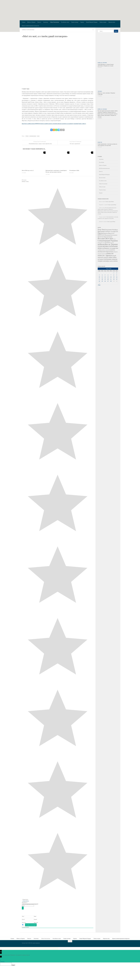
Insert (13, 965)
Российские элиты (65, 22)
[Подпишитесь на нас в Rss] (117, 943)
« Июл (99, 285)
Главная (23, 22)
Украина (82, 22)
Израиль (105, 233)
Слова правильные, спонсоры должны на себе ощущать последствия (107, 144)
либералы (115, 251)
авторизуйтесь (25, 901)
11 (102, 277)
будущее (112, 242)
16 (116, 277)
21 (110, 279)
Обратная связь (111, 22)
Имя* (35, 916)
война (100, 244)
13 (107, 277)
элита (38, 136)
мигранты (100, 253)
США (111, 238)
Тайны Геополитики (54, 22)
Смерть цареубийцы (109, 201)
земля (107, 250)
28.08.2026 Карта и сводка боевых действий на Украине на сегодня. (106, 65)
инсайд (100, 251)
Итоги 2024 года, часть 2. (28, 170)
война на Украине (110, 244)
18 (102, 279)
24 (99, 281)
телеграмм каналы (33, 136)
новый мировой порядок (107, 256)
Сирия (114, 238)
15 (113, 277)
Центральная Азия (101, 242)
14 (110, 277)
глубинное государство (110, 248)
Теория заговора (74, 22)
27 (107, 281)
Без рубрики (101, 162)
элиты (115, 261)
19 (105, 279)
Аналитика (45, 22)
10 (99, 277)
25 (102, 281)
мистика (104, 253)
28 (110, 281)
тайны (110, 257)
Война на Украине (31, 22)
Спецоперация (104, 240)
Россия (27, 136)
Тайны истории (102, 22)
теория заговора (103, 261)
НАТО (100, 235)
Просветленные (102, 177)
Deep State (101, 229)
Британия (101, 231)
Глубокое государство (111, 231)
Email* (35, 919)
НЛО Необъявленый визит (104, 168)
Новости (39, 22)
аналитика (107, 242)
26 (105, 281)
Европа (100, 233)
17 (99, 279)
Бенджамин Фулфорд (111, 229)
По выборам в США (74, 170)
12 (105, 277)
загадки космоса (101, 250)
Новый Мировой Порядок (91, 22)
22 (113, 279)
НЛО (103, 235)
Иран (109, 233)
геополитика (103, 246)
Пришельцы (101, 237)
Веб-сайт (36, 922)
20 (107, 279)
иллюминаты (111, 250)
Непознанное (113, 235)
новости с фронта (105, 255)
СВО (106, 238)
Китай (112, 233)
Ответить (3, 961)
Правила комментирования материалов (30, 25)
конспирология (107, 251)
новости (109, 253)
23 (116, 279)
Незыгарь (107, 235)
